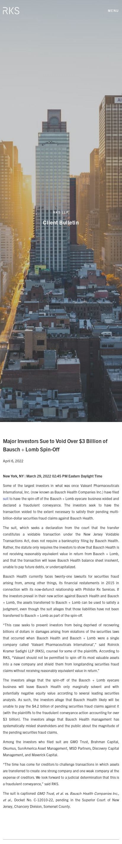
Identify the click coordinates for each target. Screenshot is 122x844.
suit (6, 498)
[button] (113, 10)
